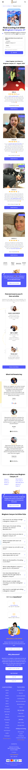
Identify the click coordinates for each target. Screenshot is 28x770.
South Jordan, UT (19, 480)
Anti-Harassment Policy (15, 765)
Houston (7, 706)
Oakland (7, 717)
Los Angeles (7, 709)
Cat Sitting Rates (21, 698)
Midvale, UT (6, 481)
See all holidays (20, 739)
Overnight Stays (20, 725)
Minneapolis (7, 711)
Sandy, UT (6, 484)
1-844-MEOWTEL (14, 606)
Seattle (7, 733)
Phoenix (7, 722)
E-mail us (14, 752)
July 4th (21, 733)
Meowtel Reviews (21, 704)
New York (7, 714)
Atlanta (7, 690)
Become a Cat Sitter (14, 649)
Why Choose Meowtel (21, 701)
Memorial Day (21, 731)
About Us (21, 693)
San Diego (7, 727)
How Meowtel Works (21, 695)
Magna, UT (18, 486)
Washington (7, 735)
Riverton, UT (6, 482)
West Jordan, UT (19, 479)
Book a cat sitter (14, 668)
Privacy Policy (16, 764)
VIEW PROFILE (14, 108)
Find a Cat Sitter (14, 367)
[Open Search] (25, 2)
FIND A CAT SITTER (14, 283)
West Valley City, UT (20, 482)
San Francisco (7, 730)
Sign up (14, 680)
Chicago (7, 698)
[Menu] (3, 2)
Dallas (7, 701)
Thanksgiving (21, 735)
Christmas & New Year (21, 737)
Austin (7, 693)
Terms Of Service (10, 764)
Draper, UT (6, 479)
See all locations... (7, 738)
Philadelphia (7, 719)
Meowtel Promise (16, 279)
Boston (7, 695)
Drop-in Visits (21, 722)
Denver (7, 703)
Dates (7, 45)
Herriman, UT (18, 484)
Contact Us (14, 617)
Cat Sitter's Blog (20, 716)
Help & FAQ (21, 713)
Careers (21, 707)
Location (8, 41)
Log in (14, 676)
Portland (7, 725)
